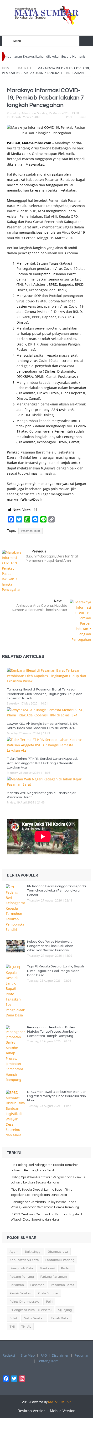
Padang (66, 1268)
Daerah (16, 117)
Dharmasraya (58, 1251)
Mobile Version (62, 1411)
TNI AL (26, 1326)
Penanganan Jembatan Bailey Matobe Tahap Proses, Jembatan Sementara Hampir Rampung (52, 1032)
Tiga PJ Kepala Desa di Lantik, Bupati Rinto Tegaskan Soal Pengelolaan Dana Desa (55, 971)
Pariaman (17, 1285)
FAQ (44, 1355)
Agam (14, 1251)
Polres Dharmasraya (25, 1301)
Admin (25, 113)
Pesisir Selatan (20, 1293)
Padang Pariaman (53, 1276)
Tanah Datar (60, 1318)
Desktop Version (31, 1411)
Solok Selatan (34, 1318)
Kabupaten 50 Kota (24, 1260)
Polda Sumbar (48, 1293)
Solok (14, 1318)
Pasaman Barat (30, 530)
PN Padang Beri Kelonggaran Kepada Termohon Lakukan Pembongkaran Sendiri (56, 891)
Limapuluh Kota (21, 1268)
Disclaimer (60, 1355)
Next (58, 601)
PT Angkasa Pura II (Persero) (31, 1310)
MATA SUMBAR (59, 1402)
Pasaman (37, 1285)
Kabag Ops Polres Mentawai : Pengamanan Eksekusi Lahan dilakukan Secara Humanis (50, 946)
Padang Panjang (22, 1276)
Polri (49, 1301)
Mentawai (47, 1268)
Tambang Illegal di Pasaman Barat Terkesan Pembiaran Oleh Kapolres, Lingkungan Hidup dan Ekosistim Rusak (44, 694)
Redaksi (9, 1355)
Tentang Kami (48, 1361)
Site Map (28, 1355)
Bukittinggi (33, 1251)
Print (69, 117)
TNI (12, 1326)
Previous (38, 551)
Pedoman (81, 1355)
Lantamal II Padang (59, 1260)
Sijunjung (65, 1310)
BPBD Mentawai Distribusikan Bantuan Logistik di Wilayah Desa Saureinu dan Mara (57, 1096)
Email (82, 117)
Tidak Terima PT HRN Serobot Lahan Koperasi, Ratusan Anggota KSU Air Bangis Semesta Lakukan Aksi (42, 763)
